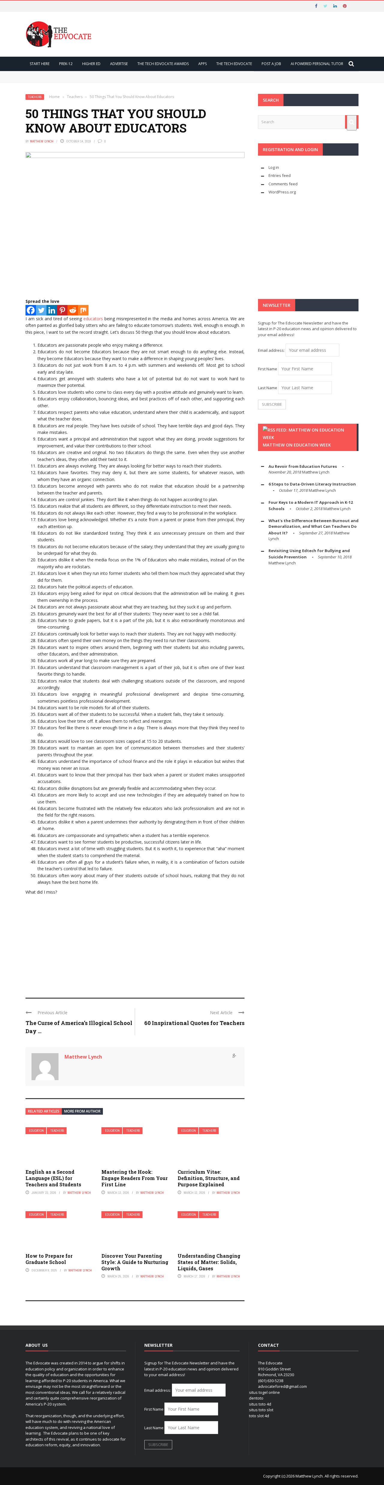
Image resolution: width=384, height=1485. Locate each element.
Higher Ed (91, 63)
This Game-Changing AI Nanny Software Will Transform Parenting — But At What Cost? (119, 73)
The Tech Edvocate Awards (163, 63)
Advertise (119, 63)
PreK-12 (66, 63)
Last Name (267, 387)
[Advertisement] (135, 944)
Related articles (43, 1111)
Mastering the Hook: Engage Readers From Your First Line (134, 1178)
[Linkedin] (51, 310)
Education (36, 1131)
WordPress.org (282, 192)
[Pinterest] (62, 310)
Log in (273, 167)
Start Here (40, 63)
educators (93, 318)
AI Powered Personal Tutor (317, 63)
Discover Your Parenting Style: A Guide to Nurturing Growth (134, 1262)
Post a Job (271, 63)
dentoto (256, 1398)
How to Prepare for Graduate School (49, 1259)
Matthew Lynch (41, 141)
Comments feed (283, 184)
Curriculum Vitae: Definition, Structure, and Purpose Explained (209, 1178)
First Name (267, 369)
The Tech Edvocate (234, 63)
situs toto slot (261, 1409)
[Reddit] (73, 310)
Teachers (35, 97)
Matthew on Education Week (297, 445)
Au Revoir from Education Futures (302, 466)
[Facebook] (31, 310)
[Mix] (83, 310)
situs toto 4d (260, 1404)
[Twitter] (41, 310)
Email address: (272, 350)
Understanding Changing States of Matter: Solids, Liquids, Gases (209, 1262)
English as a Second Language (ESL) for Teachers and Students (53, 1178)
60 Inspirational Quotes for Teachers (194, 1022)
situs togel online (264, 1392)
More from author (82, 1111)
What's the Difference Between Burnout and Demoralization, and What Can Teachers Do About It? (313, 527)
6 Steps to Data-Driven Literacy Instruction (312, 484)
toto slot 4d (259, 1415)
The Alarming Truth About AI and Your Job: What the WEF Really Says (101, 79)
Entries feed (279, 175)
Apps (202, 63)
